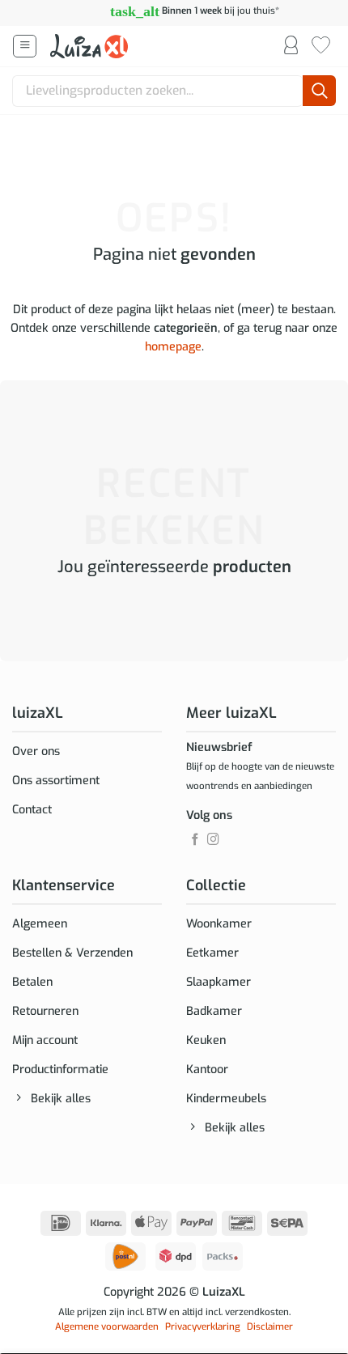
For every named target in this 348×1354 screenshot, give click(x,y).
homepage (173, 346)
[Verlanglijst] (321, 46)
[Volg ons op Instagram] (213, 840)
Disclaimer (270, 1326)
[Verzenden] (319, 91)
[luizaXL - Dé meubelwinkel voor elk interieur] (90, 46)
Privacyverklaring (202, 1326)
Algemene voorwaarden (107, 1326)
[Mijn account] (291, 46)
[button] (24, 46)
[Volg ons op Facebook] (195, 840)
